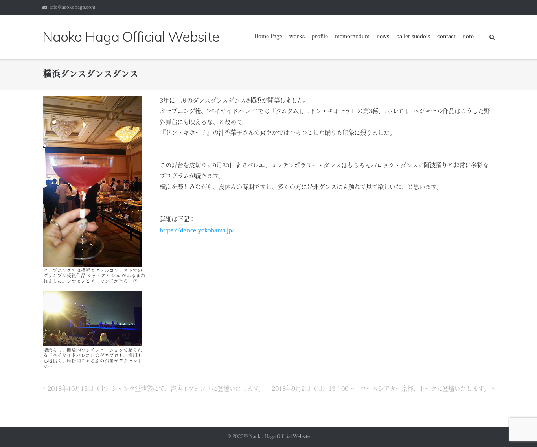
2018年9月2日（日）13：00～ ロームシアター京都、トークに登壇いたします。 (380, 389)
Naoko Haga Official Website (281, 436)
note (468, 37)
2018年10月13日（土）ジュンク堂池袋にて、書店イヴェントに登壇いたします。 (156, 389)
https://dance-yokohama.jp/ (197, 231)
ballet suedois (413, 37)
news (383, 37)
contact (446, 37)
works (297, 37)
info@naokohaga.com (72, 7)
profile (320, 37)
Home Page (268, 37)
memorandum (352, 37)
